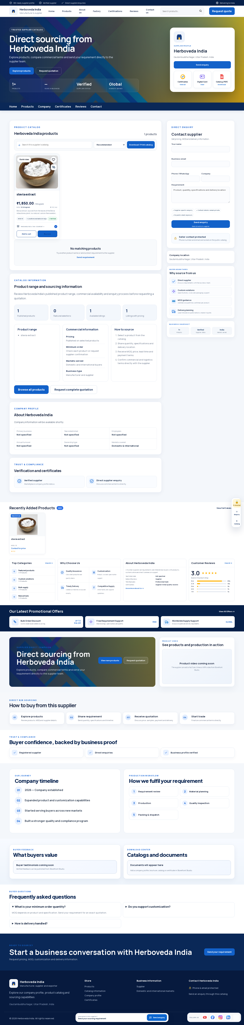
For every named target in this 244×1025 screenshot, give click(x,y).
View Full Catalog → (226, 508)
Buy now (47, 234)
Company (44, 106)
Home (51, 11)
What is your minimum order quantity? (40, 906)
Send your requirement (219, 952)
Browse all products (31, 389)
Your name (176, 144)
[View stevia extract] (37, 171)
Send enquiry (202, 64)
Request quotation (48, 70)
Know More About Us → (135, 588)
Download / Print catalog (141, 144)
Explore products (22, 70)
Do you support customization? (149, 906)
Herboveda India (26, 227)
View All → (49, 563)
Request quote (222, 11)
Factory (97, 11)
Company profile (92, 995)
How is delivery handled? (31, 923)
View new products (110, 660)
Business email (178, 159)
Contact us (150, 11)
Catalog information (95, 990)
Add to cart (26, 234)
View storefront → (38, 227)
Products (66, 11)
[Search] (200, 11)
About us (82, 11)
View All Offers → (227, 611)
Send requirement (85, 257)
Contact (96, 106)
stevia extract (26, 194)
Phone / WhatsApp (180, 173)
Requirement (177, 184)
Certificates (63, 106)
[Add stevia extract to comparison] (54, 167)
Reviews (134, 11)
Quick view (24, 159)
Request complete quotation (73, 389)
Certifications (115, 11)
